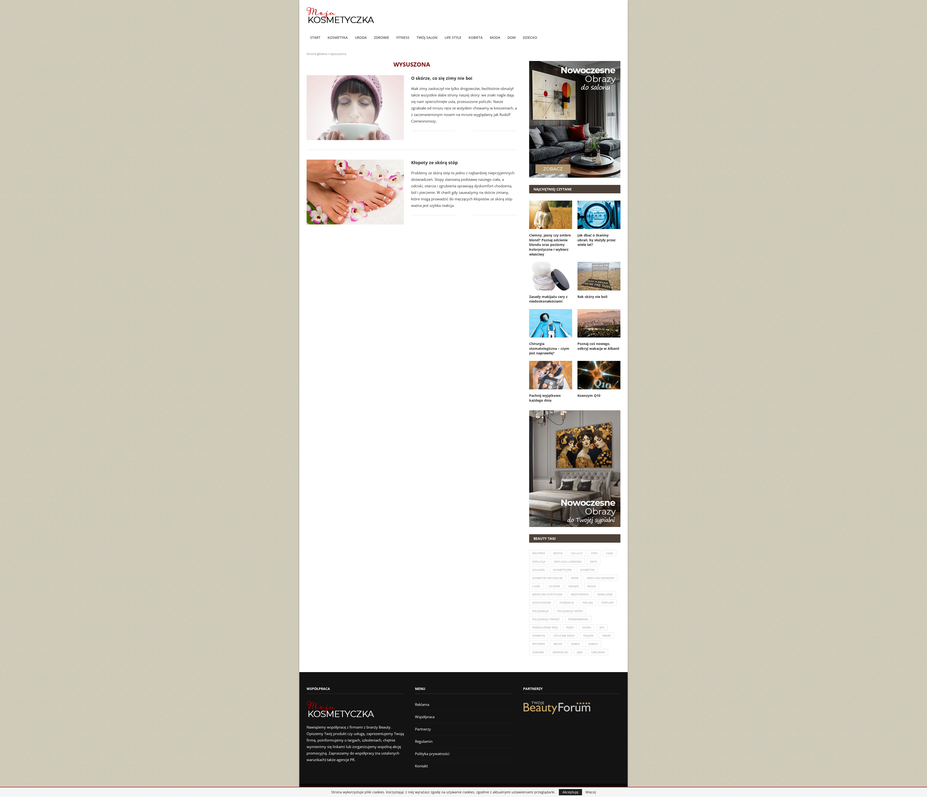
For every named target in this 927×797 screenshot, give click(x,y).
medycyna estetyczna (547, 594)
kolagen (538, 570)
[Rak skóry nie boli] (598, 276)
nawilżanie (605, 594)
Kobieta (476, 37)
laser (536, 586)
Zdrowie (381, 37)
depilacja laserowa (568, 561)
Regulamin (424, 741)
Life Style (453, 37)
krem (574, 578)
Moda (495, 37)
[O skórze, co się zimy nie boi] (355, 107)
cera (594, 553)
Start (315, 37)
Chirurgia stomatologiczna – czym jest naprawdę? (549, 348)
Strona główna (317, 54)
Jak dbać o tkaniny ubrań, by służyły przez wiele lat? (596, 240)
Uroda (361, 37)
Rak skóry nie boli (592, 296)
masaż (591, 586)
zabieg (575, 644)
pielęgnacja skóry (570, 611)
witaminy (538, 644)
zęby (580, 652)
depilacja (538, 561)
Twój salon (427, 37)
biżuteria (538, 553)
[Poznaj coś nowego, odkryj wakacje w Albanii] (598, 323)
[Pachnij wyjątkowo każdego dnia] (550, 375)
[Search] (618, 38)
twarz (606, 635)
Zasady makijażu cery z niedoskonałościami (548, 299)
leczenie (554, 586)
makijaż (574, 586)
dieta (593, 561)
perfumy (608, 602)
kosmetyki (587, 570)
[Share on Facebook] (462, 130)
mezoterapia (580, 594)
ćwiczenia (598, 652)
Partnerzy (423, 729)
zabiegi (593, 644)
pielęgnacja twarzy (546, 619)
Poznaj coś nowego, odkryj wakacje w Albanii (598, 346)
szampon (538, 635)
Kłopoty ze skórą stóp (434, 162)
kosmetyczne (562, 570)
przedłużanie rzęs (545, 627)
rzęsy (570, 627)
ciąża (609, 553)
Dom (511, 37)
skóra (586, 627)
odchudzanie (541, 602)
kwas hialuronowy (600, 578)
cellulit (577, 553)
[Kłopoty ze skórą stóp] (355, 192)
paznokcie (567, 602)
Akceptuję (570, 792)
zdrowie (538, 652)
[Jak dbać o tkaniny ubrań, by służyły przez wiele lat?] (598, 215)
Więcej (590, 792)
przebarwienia (578, 619)
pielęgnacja (540, 611)
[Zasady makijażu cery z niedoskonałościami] (550, 276)
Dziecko (530, 37)
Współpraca (425, 716)
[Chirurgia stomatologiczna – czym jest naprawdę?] (550, 323)
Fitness (402, 37)
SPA (601, 627)
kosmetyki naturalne (547, 578)
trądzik (588, 635)
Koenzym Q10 (588, 395)
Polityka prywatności (432, 753)
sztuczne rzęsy (564, 635)
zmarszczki (560, 652)
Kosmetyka (338, 37)
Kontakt (421, 765)
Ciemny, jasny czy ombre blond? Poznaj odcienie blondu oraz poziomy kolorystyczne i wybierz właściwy (550, 244)
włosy (558, 644)
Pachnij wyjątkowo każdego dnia (545, 398)
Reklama (422, 704)
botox (558, 553)
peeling (588, 602)
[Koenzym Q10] (598, 375)
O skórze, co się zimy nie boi (441, 78)
